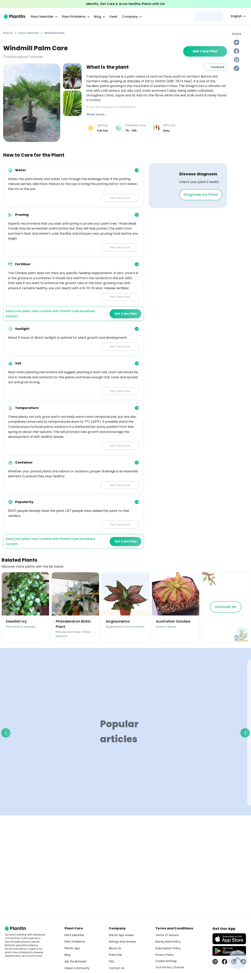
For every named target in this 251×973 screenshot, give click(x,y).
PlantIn (8, 33)
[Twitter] (236, 42)
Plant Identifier (28, 33)
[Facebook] (236, 51)
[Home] (14, 16)
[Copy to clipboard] (236, 68)
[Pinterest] (236, 59)
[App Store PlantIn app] (229, 938)
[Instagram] (215, 961)
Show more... (96, 114)
